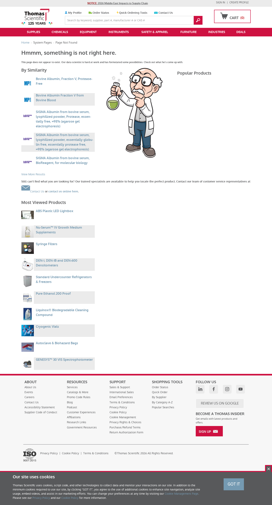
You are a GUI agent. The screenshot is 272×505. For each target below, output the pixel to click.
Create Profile (239, 2)
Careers (29, 397)
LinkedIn (200, 389)
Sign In (220, 2)
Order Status (101, 13)
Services (72, 387)
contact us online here (63, 191)
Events (28, 392)
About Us (30, 387)
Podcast (72, 407)
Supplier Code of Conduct (40, 412)
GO (198, 20)
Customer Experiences (81, 412)
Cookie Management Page (181, 494)
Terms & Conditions (122, 402)
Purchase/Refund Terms (125, 427)
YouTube (240, 389)
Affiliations (74, 417)
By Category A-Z (162, 402)
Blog (70, 402)
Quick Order (159, 392)
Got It (234, 484)
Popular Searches (163, 407)
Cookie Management (123, 417)
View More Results (33, 174)
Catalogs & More (77, 392)
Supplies (33, 32)
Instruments (119, 32)
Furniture (188, 32)
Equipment (88, 32)
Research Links (76, 422)
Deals (241, 32)
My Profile (74, 13)
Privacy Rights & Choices (125, 422)
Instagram (227, 389)
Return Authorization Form (126, 432)
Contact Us (166, 13)
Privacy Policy (118, 407)
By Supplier (159, 397)
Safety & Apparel (154, 32)
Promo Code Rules (78, 397)
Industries (216, 32)
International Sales (122, 392)
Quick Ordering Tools (133, 13)
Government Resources (82, 427)
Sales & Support (120, 387)
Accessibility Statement (39, 407)
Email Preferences (121, 397)
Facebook (213, 389)
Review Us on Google (220, 403)
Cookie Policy (118, 412)
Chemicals (60, 32)
